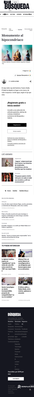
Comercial (11, 329)
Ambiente (5, 14)
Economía (18, 329)
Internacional (27, 14)
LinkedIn (24, 336)
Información (18, 326)
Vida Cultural (11, 29)
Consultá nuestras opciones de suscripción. (16, 144)
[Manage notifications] (30, 389)
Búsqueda (4, 29)
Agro (16, 336)
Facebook (24, 329)
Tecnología (18, 346)
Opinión (19, 14)
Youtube (24, 334)
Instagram (25, 331)
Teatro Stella (23, 191)
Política (17, 324)
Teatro (15, 191)
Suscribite (16, 378)
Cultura (12, 14)
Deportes (17, 344)
